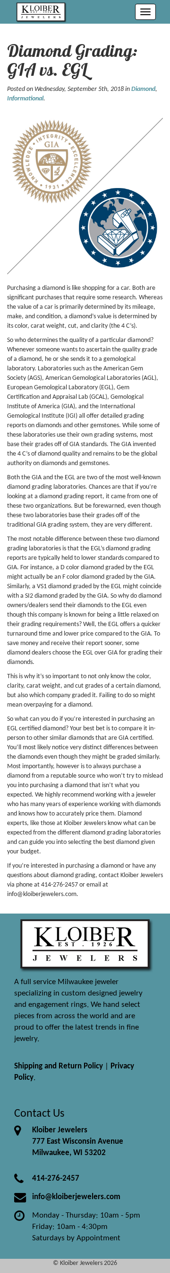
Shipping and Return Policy (58, 1066)
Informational (25, 98)
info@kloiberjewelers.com (76, 1197)
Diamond (143, 89)
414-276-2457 (55, 1178)
